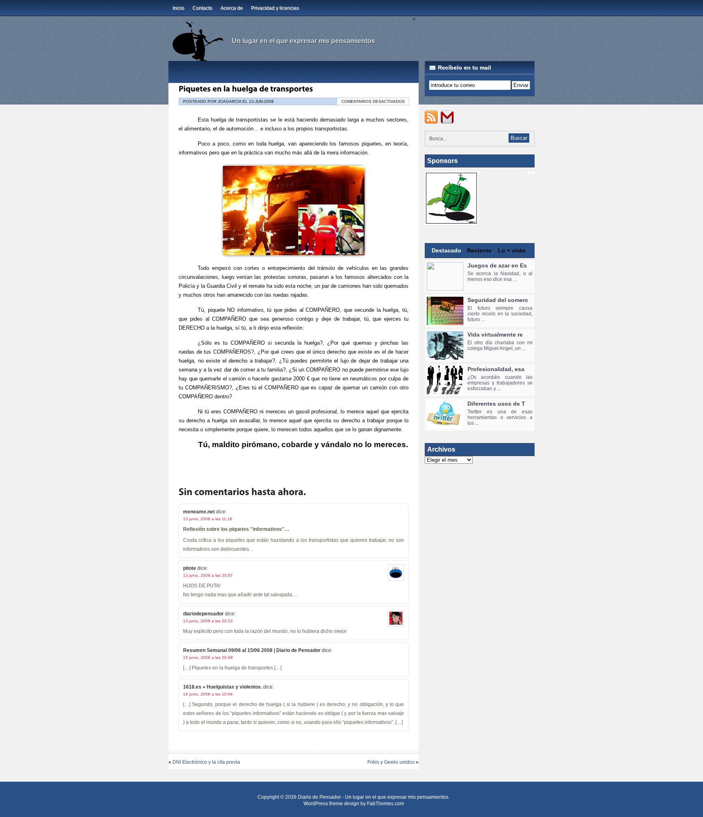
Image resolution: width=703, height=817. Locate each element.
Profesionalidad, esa (495, 369)
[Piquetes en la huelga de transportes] (246, 88)
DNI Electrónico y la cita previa (206, 762)
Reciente (479, 250)
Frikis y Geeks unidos (391, 762)
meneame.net (199, 512)
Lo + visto (512, 250)
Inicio (178, 8)
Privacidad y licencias (275, 8)
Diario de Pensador (319, 797)
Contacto (202, 8)
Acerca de (232, 8)
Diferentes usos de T (496, 403)
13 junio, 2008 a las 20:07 (208, 575)
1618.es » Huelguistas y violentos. (222, 687)
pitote (189, 568)
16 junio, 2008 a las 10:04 (208, 694)
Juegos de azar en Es (497, 265)
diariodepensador (203, 614)
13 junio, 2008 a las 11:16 (207, 519)
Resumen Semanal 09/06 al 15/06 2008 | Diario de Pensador (252, 650)
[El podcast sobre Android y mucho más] (451, 221)
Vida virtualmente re (495, 334)
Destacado (446, 250)
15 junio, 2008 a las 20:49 (208, 657)
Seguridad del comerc (497, 300)
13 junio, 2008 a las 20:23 (208, 621)
